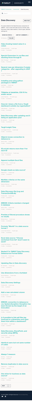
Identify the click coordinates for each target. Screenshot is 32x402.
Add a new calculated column (13, 292)
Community (16, 9)
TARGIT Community (6, 9)
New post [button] (27, 20)
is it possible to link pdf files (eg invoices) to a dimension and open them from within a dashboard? (15, 319)
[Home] (12, 3)
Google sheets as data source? (13, 170)
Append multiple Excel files (12, 160)
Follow (11, 38)
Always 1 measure (8, 354)
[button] (29, 2)
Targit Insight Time (8, 127)
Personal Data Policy (23, 394)
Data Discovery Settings (10, 283)
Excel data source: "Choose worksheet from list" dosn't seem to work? (15, 240)
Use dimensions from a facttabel (14, 273)
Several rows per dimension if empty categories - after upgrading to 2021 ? (15, 69)
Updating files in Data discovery (14, 263)
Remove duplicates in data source (14, 364)
